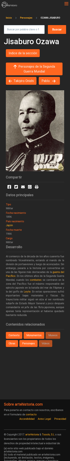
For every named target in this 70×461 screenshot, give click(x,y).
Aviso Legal (44, 418)
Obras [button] (12, 343)
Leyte (27, 291)
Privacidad (60, 418)
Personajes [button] (28, 343)
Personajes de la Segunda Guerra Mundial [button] (36, 69)
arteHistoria (32, 434)
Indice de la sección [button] (23, 53)
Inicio (9, 17)
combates (36, 279)
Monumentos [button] (34, 335)
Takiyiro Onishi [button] (24, 81)
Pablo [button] (46, 81)
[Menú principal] (66, 4)
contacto (31, 414)
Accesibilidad (27, 418)
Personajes (26, 17)
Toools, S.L (48, 434)
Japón (9, 225)
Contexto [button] (14, 335)
